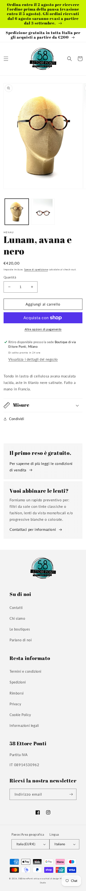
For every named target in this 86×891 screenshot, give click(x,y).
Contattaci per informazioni (33, 529)
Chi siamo (17, 618)
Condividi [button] (16, 419)
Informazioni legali (24, 725)
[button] (6, 58)
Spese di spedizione (36, 269)
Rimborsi (17, 693)
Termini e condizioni (25, 671)
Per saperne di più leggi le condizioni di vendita (41, 466)
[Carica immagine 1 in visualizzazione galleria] (17, 212)
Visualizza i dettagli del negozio (33, 359)
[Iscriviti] (71, 794)
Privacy (15, 704)
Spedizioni (18, 682)
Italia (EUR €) (25, 844)
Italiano (59, 844)
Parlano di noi (21, 640)
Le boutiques (20, 629)
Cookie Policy (20, 715)
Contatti (16, 608)
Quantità (10, 277)
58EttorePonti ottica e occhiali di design (38, 878)
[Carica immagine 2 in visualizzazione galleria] (43, 212)
